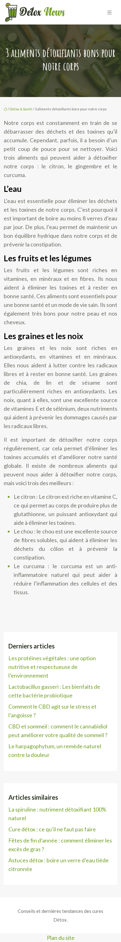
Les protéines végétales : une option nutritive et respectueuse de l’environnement (52, 667)
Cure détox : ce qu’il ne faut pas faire (52, 829)
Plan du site (60, 937)
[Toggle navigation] (109, 12)
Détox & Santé (21, 109)
